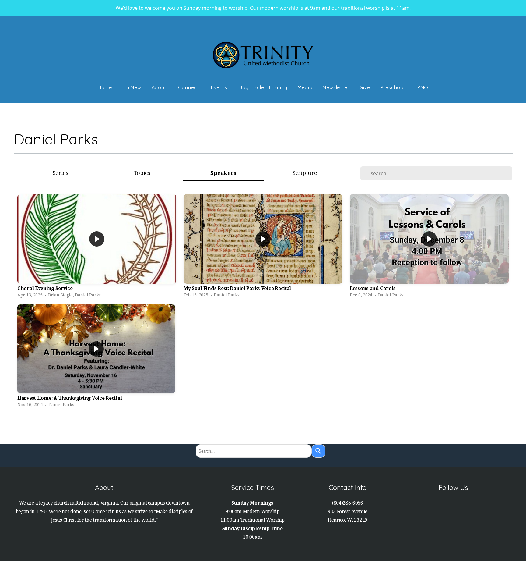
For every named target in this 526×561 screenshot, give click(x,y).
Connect (189, 87)
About (160, 87)
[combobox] (253, 451)
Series (60, 173)
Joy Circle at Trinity (263, 87)
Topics (142, 173)
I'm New (131, 87)
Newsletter (336, 87)
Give (364, 87)
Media (305, 87)
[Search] (318, 451)
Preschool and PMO (404, 87)
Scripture (305, 173)
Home (105, 87)
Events (220, 87)
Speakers (223, 173)
